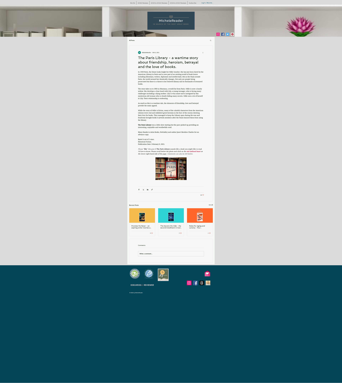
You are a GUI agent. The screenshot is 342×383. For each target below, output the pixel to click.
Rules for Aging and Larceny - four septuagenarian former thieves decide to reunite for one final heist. (198, 227)
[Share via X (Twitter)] (143, 189)
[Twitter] (227, 34)
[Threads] (201, 283)
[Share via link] (152, 189)
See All (211, 205)
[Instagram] (218, 34)
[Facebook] (222, 34)
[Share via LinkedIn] (147, 189)
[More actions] (203, 52)
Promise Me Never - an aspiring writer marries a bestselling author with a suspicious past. (141, 227)
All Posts (132, 40)
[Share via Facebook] (139, 189)
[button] (210, 40)
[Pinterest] (232, 34)
